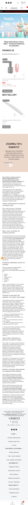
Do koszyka (6, 126)
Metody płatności (14, 452)
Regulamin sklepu (14, 467)
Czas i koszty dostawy (14, 456)
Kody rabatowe (14, 474)
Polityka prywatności (14, 478)
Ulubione (14, 496)
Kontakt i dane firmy (14, 441)
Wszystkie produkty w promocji (10, 54)
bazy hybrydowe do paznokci (14, 377)
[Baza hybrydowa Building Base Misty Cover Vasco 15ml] (14, 67)
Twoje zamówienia (14, 489)
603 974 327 (15, 421)
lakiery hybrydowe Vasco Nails (14, 388)
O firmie (14, 445)
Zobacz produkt (7, 91)
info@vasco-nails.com (11, 414)
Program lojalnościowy (17, 11)
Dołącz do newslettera (10, 165)
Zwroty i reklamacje (14, 482)
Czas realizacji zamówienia (14, 460)
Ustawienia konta (14, 492)
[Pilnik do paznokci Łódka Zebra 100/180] (14, 108)
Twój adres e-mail (8, 162)
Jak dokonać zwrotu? (14, 470)
